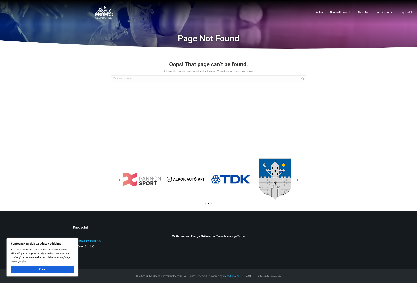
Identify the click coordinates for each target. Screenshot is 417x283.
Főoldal (319, 12)
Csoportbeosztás (341, 12)
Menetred (364, 12)
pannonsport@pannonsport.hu (84, 240)
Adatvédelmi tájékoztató (269, 276)
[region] (42, 257)
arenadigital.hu (231, 276)
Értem (42, 269)
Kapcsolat (406, 12)
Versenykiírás (385, 12)
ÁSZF (248, 276)
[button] (119, 180)
